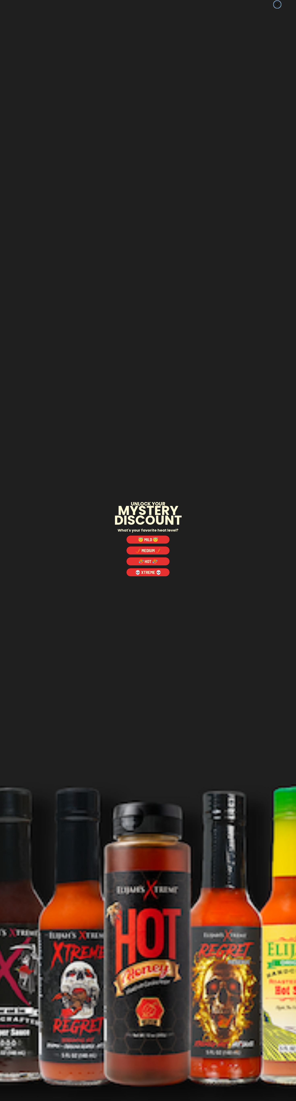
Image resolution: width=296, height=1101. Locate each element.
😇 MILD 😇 (148, 539)
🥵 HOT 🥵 (148, 561)
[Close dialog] (277, 4)
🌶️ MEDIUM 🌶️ (148, 550)
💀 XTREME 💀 (148, 572)
